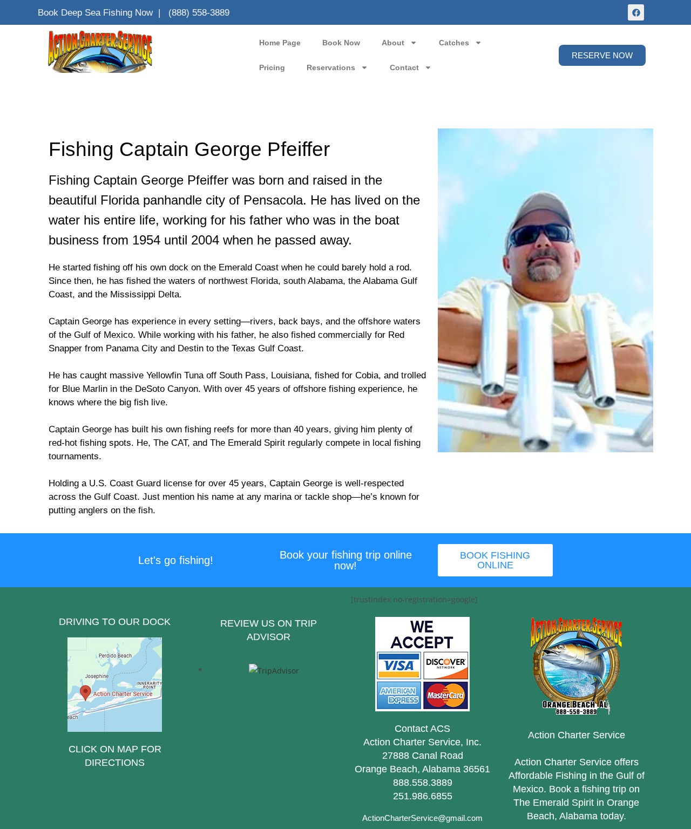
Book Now (341, 42)
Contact (404, 67)
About (393, 42)
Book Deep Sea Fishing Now (95, 13)
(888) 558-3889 (198, 13)
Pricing (272, 67)
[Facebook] (636, 12)
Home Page (280, 42)
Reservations (331, 67)
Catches (454, 42)
